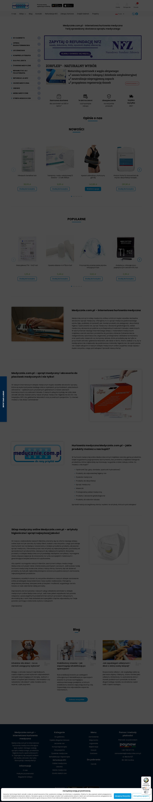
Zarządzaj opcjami (141, 796)
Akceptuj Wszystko (122, 796)
